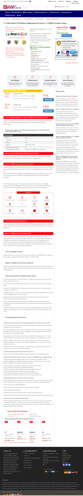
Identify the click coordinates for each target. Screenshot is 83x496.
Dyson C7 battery (72, 98)
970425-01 (32, 432)
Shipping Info (28, 462)
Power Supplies (28, 12)
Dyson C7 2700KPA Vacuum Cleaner (16, 414)
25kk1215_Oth (38, 45)
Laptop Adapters (17, 12)
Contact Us (53, 1)
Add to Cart (67, 36)
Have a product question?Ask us (65, 38)
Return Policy (75, 3)
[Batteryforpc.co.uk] (12, 6)
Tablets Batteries (54, 12)
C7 (25, 147)
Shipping (68, 1)
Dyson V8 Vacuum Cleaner (35, 416)
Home (8, 12)
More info (48, 100)
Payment (75, 1)
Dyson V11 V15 (12, 416)
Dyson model (39, 19)
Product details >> (72, 63)
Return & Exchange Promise (32, 458)
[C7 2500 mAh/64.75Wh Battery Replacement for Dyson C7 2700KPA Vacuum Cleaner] (17, 29)
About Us (61, 1)
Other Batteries (11, 15)
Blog (19, 15)
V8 (42, 432)
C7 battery (31, 442)
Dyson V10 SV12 (33, 414)
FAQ (78, 491)
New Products (28, 467)
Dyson (36, 53)
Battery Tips (65, 459)
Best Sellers (27, 465)
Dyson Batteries (28, 19)
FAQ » (44, 464)
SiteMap (64, 453)
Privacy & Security (29, 453)
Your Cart (58, 6)
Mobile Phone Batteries (41, 12)
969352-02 (20, 432)
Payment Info (28, 460)
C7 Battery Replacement (52, 19)
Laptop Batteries (66, 12)
